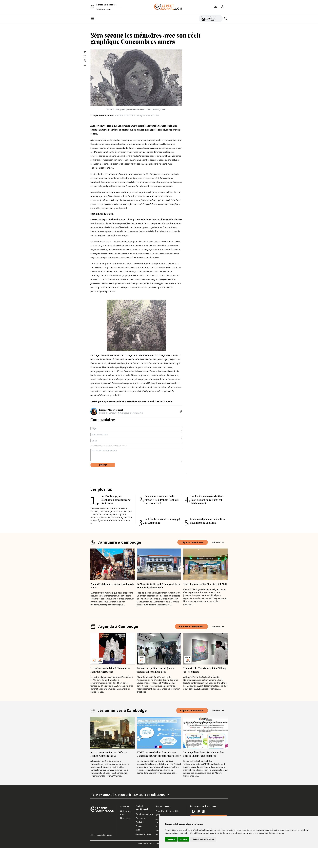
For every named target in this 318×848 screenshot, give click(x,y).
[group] (219, 18)
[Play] (219, 18)
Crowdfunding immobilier (168, 811)
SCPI (158, 815)
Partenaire (140, 818)
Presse (139, 826)
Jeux (157, 830)
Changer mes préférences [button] (203, 839)
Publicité (140, 822)
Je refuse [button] (183, 839)
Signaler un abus (143, 834)
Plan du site (143, 844)
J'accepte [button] (171, 839)
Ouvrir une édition (144, 814)
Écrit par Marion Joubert (102, 115)
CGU (138, 830)
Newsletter (125, 818)
